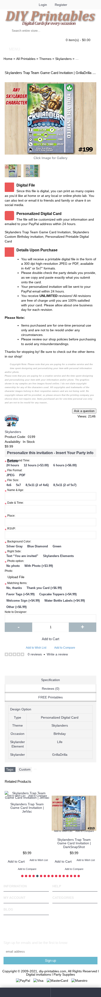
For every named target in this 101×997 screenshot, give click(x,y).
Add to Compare (64, 647)
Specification (50, 680)
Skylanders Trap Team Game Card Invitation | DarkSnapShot (74, 843)
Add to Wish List (36, 647)
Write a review (57, 654)
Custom (25, 769)
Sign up (50, 960)
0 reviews (35, 654)
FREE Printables (50, 697)
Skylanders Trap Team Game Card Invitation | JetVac (27, 807)
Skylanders (13, 432)
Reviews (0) (50, 688)
